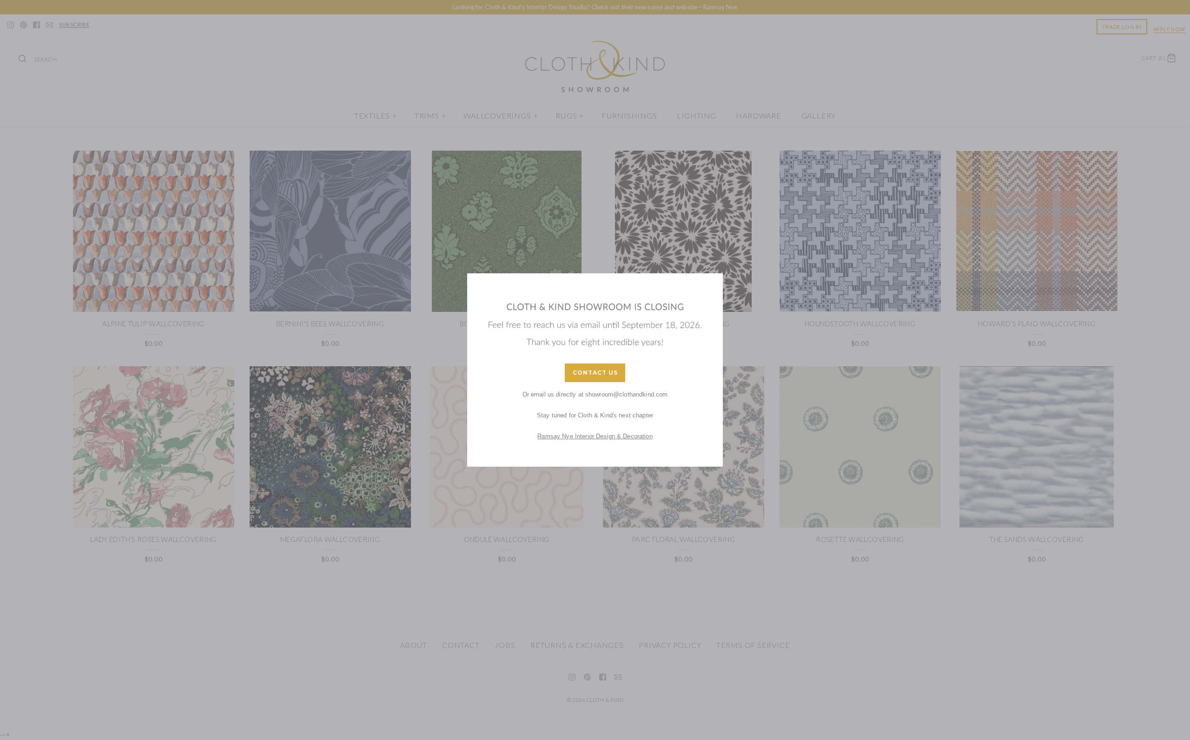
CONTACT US (595, 372)
